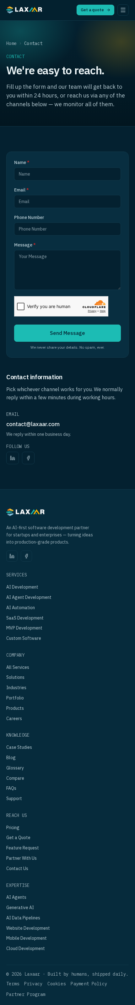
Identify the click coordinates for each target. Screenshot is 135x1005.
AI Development (22, 587)
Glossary (15, 768)
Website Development (28, 928)
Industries (16, 687)
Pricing (12, 827)
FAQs (11, 788)
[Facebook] (28, 458)
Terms (12, 984)
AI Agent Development (28, 597)
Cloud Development (25, 948)
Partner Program (25, 994)
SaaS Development (25, 618)
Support (14, 798)
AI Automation (20, 607)
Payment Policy (89, 984)
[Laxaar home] (24, 11)
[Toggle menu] (123, 10)
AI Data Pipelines (23, 918)
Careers (14, 718)
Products (15, 708)
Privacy (33, 984)
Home (11, 43)
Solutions (15, 677)
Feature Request (22, 848)
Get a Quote (18, 837)
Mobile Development (26, 938)
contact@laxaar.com (33, 424)
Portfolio (15, 698)
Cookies (56, 984)
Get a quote (95, 9)
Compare (15, 778)
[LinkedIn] (12, 458)
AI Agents (16, 897)
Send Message (67, 333)
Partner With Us (21, 858)
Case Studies (19, 747)
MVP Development (24, 628)
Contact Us (17, 868)
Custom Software (23, 638)
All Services (17, 667)
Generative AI (20, 907)
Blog (11, 757)
